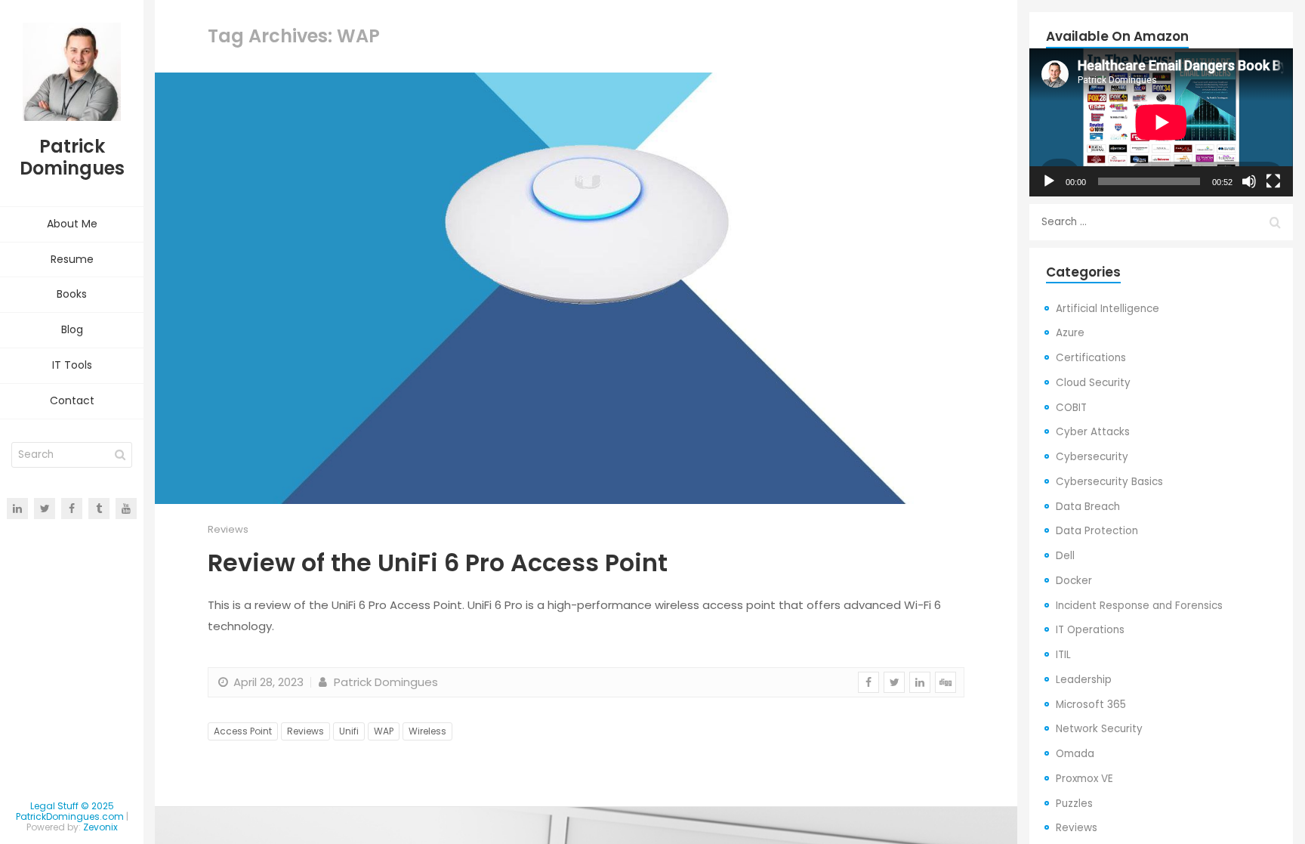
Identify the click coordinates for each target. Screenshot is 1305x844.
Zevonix (100, 827)
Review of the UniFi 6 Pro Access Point (438, 563)
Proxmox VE (1084, 778)
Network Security (1099, 729)
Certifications (1091, 358)
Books (72, 293)
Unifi (349, 731)
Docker (1074, 580)
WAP (383, 731)
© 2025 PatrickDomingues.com (70, 811)
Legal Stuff (54, 805)
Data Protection (1097, 531)
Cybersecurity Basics (1109, 482)
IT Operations (1090, 630)
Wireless (427, 731)
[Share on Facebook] (868, 682)
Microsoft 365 (1091, 704)
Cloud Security (1093, 383)
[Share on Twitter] (894, 682)
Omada (1075, 754)
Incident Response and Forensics (1139, 605)
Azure (1070, 333)
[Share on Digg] (945, 682)
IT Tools (72, 365)
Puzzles (1074, 803)
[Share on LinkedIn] (919, 682)
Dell (1065, 556)
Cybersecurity (1092, 457)
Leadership (1084, 679)
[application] (1161, 122)
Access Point (243, 731)
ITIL (1063, 655)
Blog (72, 329)
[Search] (120, 455)
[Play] (1049, 181)
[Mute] (1249, 181)
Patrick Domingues (384, 682)
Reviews (228, 529)
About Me (72, 223)
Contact (72, 400)
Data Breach (1088, 506)
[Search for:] (1161, 222)
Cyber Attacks (1093, 432)
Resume (72, 259)
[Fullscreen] (1273, 181)
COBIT (1071, 407)
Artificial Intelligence (1107, 308)
